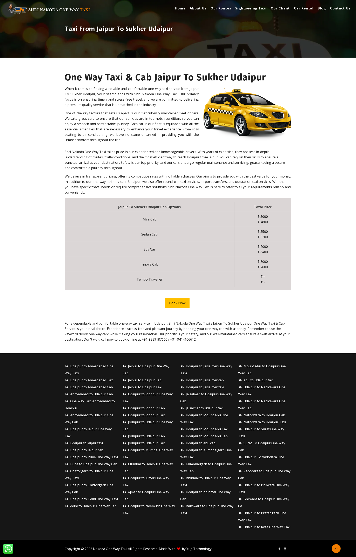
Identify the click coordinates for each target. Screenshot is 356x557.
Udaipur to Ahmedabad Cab (91, 387)
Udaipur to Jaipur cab (86, 450)
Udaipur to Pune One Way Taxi (94, 457)
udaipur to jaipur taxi (86, 443)
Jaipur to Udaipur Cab (145, 380)
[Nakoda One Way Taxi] (49, 8)
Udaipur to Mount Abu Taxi (207, 429)
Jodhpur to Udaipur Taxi (146, 443)
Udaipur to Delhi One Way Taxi (94, 499)
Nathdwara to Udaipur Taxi (265, 422)
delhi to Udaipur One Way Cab (93, 506)
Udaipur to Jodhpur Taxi (146, 415)
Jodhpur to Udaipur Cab (146, 436)
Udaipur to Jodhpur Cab (146, 408)
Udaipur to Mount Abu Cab (207, 436)
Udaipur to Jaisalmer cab (205, 380)
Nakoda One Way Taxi (110, 549)
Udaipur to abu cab (200, 443)
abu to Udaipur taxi (258, 380)
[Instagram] (285, 549)
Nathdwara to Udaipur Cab (264, 415)
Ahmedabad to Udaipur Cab (91, 394)
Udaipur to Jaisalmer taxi (205, 387)
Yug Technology (199, 549)
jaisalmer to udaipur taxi (204, 408)
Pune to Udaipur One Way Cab (93, 464)
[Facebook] (279, 549)
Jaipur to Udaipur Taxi (145, 387)
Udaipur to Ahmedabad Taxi (92, 380)
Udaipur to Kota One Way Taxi (267, 527)
